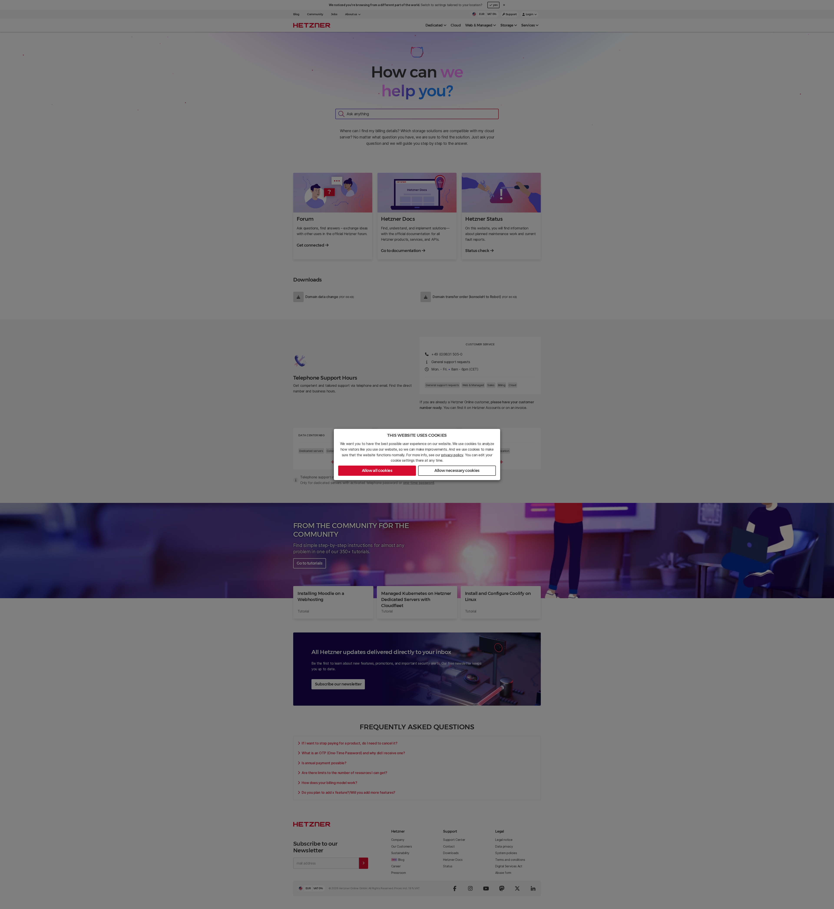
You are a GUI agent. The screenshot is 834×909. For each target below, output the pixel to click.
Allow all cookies (377, 470)
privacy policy (452, 455)
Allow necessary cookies (457, 470)
